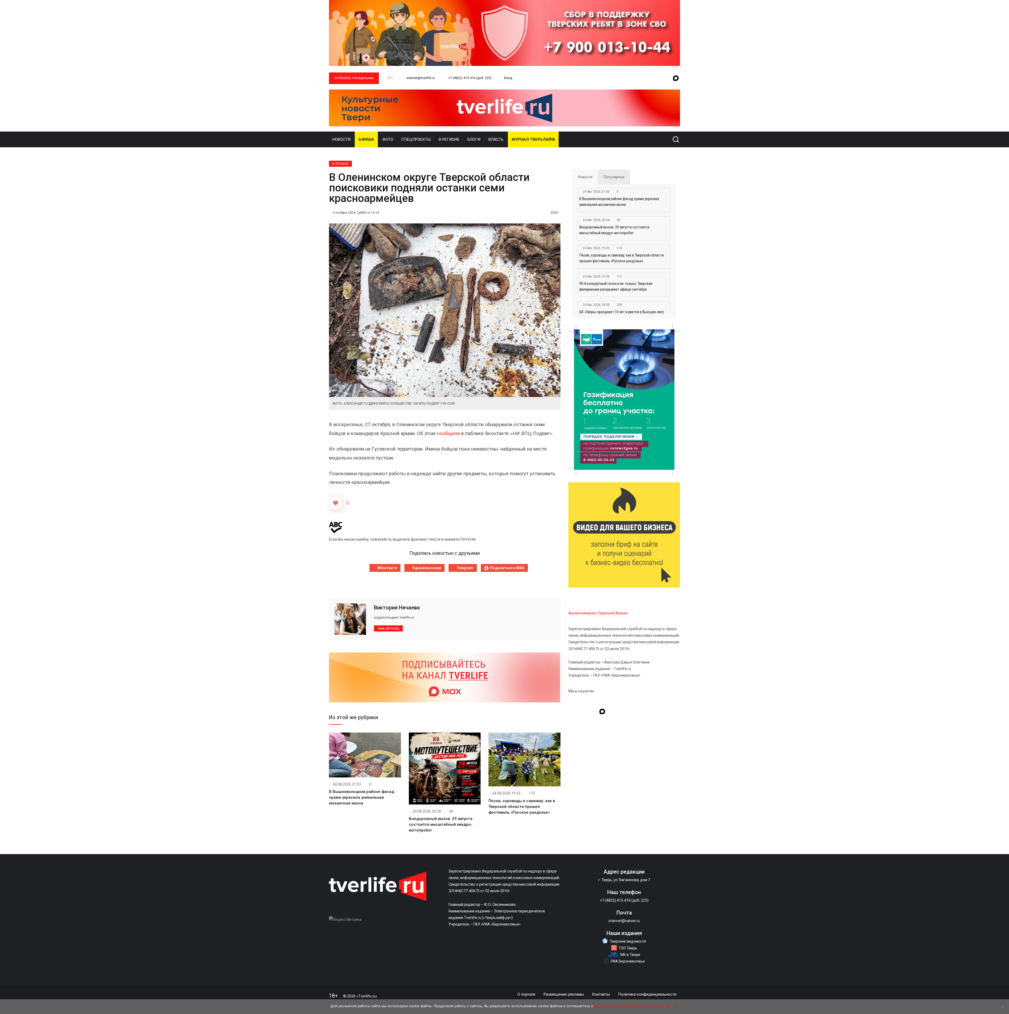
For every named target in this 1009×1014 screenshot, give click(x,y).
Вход (508, 78)
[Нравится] (335, 503)
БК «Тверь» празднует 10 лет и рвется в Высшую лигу (621, 312)
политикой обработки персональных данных (632, 1006)
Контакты (601, 994)
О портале (526, 994)
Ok (676, 1006)
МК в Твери (630, 955)
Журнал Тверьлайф (533, 139)
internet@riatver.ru (624, 921)
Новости (341, 139)
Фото (387, 139)
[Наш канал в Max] (676, 78)
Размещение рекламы (564, 994)
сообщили (448, 433)
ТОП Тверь (628, 948)
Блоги (473, 139)
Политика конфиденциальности (647, 994)
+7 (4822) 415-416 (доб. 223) (469, 78)
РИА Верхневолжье (628, 961)
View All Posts (388, 628)
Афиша (366, 139)
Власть (495, 139)
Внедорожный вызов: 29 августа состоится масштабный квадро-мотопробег (440, 824)
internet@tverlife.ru (420, 78)
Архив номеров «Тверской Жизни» (598, 613)
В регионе (449, 139)
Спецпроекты (416, 139)
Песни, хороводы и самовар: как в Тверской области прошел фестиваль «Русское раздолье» (521, 806)
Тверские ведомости (628, 941)
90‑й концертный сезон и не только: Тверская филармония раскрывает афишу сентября (615, 286)
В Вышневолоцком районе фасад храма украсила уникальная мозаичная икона (361, 797)
